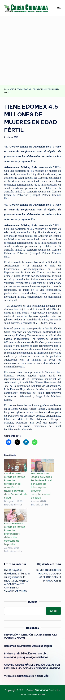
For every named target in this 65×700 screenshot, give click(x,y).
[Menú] (59, 8)
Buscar (32, 602)
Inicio (6, 89)
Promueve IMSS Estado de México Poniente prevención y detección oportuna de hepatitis (14, 534)
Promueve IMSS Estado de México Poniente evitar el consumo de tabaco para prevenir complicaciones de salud (41, 485)
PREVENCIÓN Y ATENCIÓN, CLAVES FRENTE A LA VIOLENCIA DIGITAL (30, 636)
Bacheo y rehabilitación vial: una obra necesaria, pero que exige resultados (26, 655)
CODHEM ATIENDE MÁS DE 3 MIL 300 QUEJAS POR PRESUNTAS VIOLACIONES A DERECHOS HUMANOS (32, 666)
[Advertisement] (32, 50)
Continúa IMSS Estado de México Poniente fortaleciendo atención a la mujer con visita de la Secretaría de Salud (15, 485)
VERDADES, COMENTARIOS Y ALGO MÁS (26, 676)
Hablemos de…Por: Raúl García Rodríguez (28, 646)
